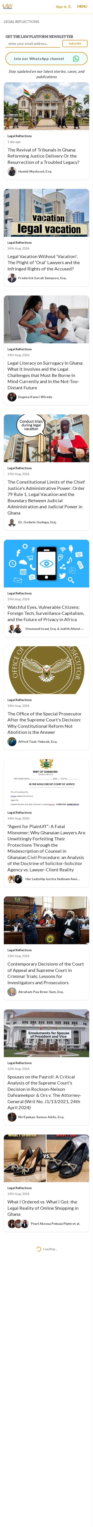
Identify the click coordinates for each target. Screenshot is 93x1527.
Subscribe (75, 43)
